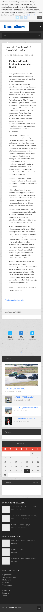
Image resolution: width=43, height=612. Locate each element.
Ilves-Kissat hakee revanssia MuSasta (23, 558)
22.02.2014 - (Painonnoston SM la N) (24, 516)
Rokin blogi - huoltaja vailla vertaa (23, 540)
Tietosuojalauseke (9, 577)
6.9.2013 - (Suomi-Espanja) (20, 525)
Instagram (6, 593)
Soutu (17, 411)
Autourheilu (11, 392)
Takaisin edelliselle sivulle (14, 300)
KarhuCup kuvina (17, 549)
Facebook (6, 590)
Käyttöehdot (6, 575)
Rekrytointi (6, 582)
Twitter (4, 596)
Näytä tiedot (30, 15)
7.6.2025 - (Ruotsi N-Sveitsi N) (24, 418)
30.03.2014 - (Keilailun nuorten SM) (23, 507)
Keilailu (16, 510)
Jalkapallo (16, 528)
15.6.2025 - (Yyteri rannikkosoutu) (26, 408)
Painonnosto (17, 519)
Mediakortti (6, 580)
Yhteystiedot (7, 585)
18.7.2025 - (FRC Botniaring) (24, 397)
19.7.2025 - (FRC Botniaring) (15, 388)
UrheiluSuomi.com (14, 608)
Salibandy (19, 421)
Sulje (39, 17)
